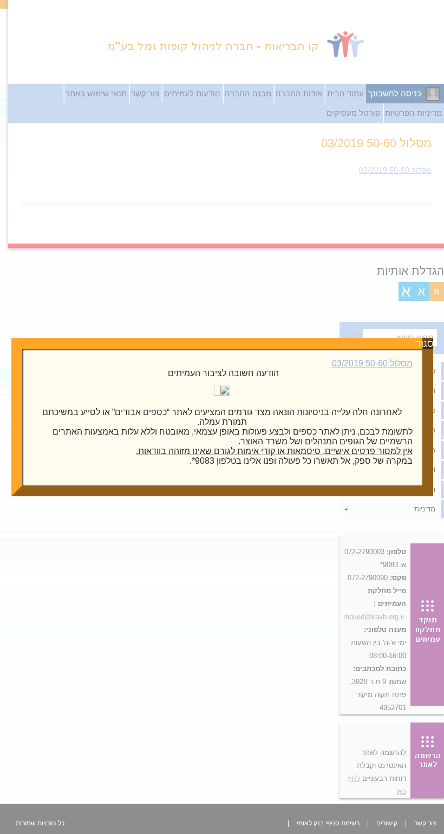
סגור (427, 343)
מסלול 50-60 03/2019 (372, 363)
